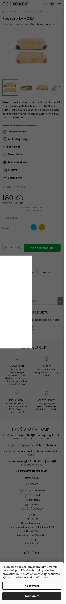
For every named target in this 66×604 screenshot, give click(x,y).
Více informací (38, 577)
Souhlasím (32, 596)
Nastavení (32, 586)
